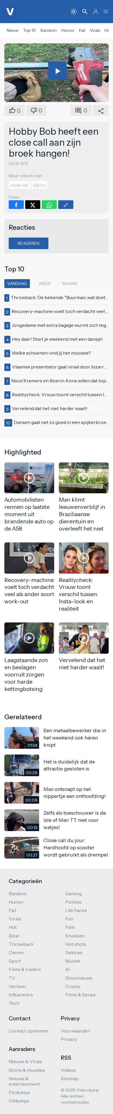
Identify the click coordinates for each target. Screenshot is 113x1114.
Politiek (73, 902)
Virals (95, 30)
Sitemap (70, 1078)
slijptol (39, 185)
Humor (67, 30)
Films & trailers (25, 969)
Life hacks (76, 910)
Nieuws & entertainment (24, 1081)
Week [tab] (45, 283)
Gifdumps (19, 1101)
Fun (69, 919)
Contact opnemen (28, 1031)
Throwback (21, 944)
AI (67, 969)
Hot (13, 927)
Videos (68, 1070)
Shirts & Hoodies (27, 1070)
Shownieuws (78, 978)
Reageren (28, 243)
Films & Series (80, 995)
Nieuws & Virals (25, 1061)
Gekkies (74, 952)
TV (12, 978)
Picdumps (19, 1092)
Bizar (14, 936)
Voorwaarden (75, 1031)
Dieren (16, 952)
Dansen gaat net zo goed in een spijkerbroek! (62, 422)
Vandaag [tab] (17, 283)
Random (49, 30)
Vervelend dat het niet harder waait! (50, 408)
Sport (15, 961)
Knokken (75, 936)
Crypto (73, 986)
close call (19, 185)
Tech (14, 1003)
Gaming (73, 893)
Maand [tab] (69, 283)
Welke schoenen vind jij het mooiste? (51, 353)
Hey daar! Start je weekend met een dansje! (57, 339)
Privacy (69, 1039)
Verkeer (17, 986)
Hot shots (75, 944)
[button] (106, 11)
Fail (82, 30)
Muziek (73, 961)
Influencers (21, 995)
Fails (70, 927)
